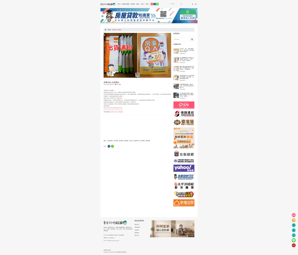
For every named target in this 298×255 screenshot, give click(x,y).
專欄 (137, 4)
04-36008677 (111, 238)
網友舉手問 (136, 140)
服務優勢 (137, 232)
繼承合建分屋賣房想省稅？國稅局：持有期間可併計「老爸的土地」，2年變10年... (187, 68)
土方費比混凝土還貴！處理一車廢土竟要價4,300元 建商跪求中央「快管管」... (187, 95)
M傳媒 (109, 29)
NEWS (119, 4)
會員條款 (137, 230)
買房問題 (148, 140)
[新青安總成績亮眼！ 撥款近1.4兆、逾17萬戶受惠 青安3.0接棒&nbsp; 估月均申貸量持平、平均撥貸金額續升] (176, 86)
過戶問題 (115, 140)
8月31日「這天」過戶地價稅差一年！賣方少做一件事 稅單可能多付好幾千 (187, 50)
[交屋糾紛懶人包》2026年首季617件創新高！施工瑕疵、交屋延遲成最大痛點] (176, 77)
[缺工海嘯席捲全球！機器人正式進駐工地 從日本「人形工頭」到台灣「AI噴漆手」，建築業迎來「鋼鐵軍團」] (176, 59)
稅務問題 (126, 140)
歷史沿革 (137, 235)
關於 (147, 4)
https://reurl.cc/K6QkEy (117, 111)
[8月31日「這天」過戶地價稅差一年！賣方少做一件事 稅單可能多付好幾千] (176, 50)
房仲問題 (142, 140)
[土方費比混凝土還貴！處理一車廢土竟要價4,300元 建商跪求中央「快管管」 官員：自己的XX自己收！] (176, 95)
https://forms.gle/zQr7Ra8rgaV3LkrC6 (113, 107)
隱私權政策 (137, 227)
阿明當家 (133, 4)
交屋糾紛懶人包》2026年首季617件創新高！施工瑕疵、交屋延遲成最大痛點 (187, 77)
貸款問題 (121, 140)
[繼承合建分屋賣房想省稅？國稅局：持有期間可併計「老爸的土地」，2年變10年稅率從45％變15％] (176, 68)
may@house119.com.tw (113, 240)
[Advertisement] (137, 126)
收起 (293, 245)
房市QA (131, 140)
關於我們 (137, 224)
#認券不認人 (119, 98)
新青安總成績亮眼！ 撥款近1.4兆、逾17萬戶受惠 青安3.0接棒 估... (187, 86)
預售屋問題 (110, 140)
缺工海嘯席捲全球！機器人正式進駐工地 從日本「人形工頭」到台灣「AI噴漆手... (187, 59)
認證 (142, 4)
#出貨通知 (111, 90)
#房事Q (132, 102)
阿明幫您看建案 (125, 4)
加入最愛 (118, 84)
